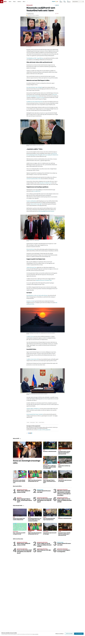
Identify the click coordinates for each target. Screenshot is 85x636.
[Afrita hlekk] (54, 5)
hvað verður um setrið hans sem (45, 182)
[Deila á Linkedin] (31, 433)
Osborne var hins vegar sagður (36, 204)
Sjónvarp (19, 1)
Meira (24, 1)
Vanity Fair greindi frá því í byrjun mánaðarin (35, 414)
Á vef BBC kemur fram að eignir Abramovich (35, 101)
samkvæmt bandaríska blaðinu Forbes (34, 178)
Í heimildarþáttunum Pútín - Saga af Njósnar (35, 58)
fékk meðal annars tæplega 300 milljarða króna (49, 154)
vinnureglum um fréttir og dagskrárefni (43, 429)
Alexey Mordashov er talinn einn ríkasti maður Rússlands (37, 295)
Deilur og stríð (29, 5)
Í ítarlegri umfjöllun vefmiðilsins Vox (33, 408)
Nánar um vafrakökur (35, 634)
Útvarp (14, 1)
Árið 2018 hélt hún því (31, 249)
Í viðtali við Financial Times (32, 267)
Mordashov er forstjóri (31, 301)
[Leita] (83, 1)
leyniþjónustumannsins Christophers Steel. (44, 280)
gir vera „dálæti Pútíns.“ (36, 191)
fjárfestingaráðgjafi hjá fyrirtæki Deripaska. (46, 211)
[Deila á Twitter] (30, 433)
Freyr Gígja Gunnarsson (30, 13)
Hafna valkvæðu (69, 633)
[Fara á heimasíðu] (4, 1)
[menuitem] (11, 1)
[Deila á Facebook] (55, 5)
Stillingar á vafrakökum (59, 633)
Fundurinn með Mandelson (32, 201)
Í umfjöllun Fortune (30, 336)
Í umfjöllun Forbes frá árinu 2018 (33, 359)
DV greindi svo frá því (40, 97)
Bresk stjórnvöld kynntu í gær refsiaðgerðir (34, 87)
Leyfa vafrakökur (78, 633)
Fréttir (10, 1)
